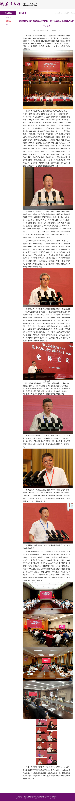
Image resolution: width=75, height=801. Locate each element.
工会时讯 (66, 13)
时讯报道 (72, 13)
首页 (62, 13)
